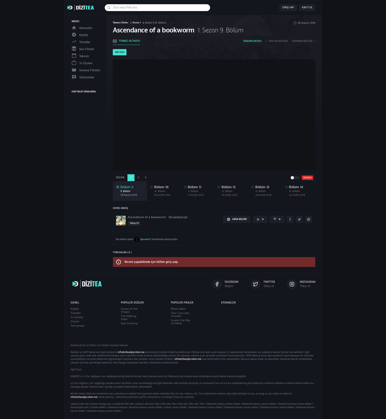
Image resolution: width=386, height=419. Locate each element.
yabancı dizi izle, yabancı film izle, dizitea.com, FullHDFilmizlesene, (82, 7)
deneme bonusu (117, 407)
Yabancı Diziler (120, 23)
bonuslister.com (80, 407)
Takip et (134, 223)
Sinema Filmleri (89, 70)
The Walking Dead (128, 317)
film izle (165, 404)
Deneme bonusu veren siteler (223, 404)
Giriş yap (288, 7)
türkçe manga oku (100, 404)
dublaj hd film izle (123, 404)
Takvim (84, 56)
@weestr (145, 239)
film (157, 404)
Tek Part (119, 52)
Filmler (75, 321)
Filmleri (105, 345)
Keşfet (83, 35)
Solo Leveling (129, 323)
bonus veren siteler (175, 407)
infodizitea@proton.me (131, 352)
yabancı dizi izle (80, 404)
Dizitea (75, 345)
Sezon (120, 177)
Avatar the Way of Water (181, 322)
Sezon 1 (136, 23)
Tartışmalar (86, 77)
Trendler (84, 42)
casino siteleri (98, 407)
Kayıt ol (307, 7)
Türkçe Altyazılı (129, 40)
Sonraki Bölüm (302, 41)
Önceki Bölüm (278, 41)
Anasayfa (85, 28)
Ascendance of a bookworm (157, 217)
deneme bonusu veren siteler (145, 407)
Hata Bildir (239, 219)
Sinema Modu (252, 41)
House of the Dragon (129, 310)
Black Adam (178, 309)
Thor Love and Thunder (180, 314)
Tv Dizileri (85, 63)
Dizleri (93, 345)
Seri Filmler (86, 49)
